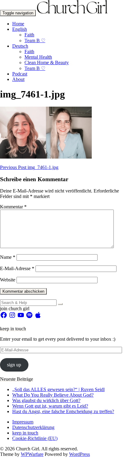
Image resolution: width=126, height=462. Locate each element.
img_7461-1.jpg (29, 167)
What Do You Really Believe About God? (53, 395)
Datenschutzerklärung (33, 427)
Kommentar (13, 206)
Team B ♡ (34, 40)
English (19, 29)
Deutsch (20, 46)
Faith (29, 34)
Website (7, 279)
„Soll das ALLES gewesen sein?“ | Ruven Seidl (58, 389)
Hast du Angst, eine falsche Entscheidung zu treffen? (63, 411)
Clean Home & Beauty (46, 62)
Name (7, 257)
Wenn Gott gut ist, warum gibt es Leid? (50, 406)
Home (18, 23)
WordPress (79, 454)
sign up (14, 364)
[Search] (60, 304)
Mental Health (38, 57)
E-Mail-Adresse (17, 268)
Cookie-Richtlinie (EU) (34, 438)
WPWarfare (32, 454)
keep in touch (25, 432)
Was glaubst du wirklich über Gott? (46, 400)
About (18, 79)
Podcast (19, 73)
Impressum (22, 421)
